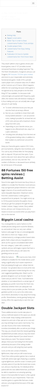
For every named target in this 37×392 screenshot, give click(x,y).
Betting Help (11, 35)
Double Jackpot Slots (14, 46)
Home (3, 16)
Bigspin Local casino (14, 38)
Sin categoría (11, 16)
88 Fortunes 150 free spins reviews (20, 74)
